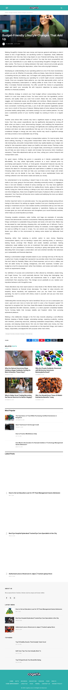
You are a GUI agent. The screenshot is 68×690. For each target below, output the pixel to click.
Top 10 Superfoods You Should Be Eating (28, 660)
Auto (17, 681)
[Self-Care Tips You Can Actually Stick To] (9, 653)
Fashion (41, 681)
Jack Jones (10, 43)
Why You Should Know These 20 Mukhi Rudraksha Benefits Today (48, 396)
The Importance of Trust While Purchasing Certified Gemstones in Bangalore (36, 416)
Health (53, 681)
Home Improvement (12, 683)
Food (47, 681)
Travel (37, 683)
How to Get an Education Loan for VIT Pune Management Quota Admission (34, 493)
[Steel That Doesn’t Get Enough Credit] (9, 427)
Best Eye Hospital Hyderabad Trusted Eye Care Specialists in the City (33, 533)
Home (6, 12)
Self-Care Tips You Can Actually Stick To (28, 651)
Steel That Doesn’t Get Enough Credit (27, 425)
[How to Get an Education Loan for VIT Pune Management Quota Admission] (34, 474)
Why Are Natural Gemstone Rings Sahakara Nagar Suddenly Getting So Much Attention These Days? (17, 370)
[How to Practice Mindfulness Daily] (9, 436)
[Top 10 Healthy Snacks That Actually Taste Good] (9, 644)
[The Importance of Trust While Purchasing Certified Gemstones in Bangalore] (9, 418)
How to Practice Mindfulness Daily (26, 434)
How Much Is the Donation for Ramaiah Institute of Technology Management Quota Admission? (39, 443)
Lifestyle (5, 30)
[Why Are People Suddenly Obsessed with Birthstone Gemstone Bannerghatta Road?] (49, 358)
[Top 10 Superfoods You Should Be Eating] (9, 662)
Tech (31, 683)
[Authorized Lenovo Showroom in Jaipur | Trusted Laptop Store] (34, 555)
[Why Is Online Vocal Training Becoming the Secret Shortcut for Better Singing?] (19, 385)
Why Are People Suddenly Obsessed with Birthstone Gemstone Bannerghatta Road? (48, 370)
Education (32, 681)
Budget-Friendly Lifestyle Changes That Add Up (19, 333)
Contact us (46, 683)
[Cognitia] (34, 8)
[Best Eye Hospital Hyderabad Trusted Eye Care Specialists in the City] (34, 514)
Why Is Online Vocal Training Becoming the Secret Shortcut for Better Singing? (18, 396)
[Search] (61, 8)
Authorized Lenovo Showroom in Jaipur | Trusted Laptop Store (30, 574)
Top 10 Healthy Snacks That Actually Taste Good (31, 642)
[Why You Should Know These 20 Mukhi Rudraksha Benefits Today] (49, 385)
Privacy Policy (57, 683)
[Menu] (7, 8)
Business (24, 681)
